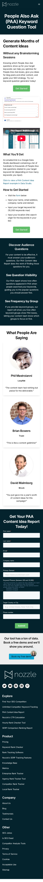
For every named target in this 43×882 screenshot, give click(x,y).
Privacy (5, 849)
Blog (4, 808)
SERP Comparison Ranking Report (17, 728)
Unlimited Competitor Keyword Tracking (20, 707)
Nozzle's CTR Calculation (13, 717)
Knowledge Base (9, 763)
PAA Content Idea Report (13, 712)
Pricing (5, 742)
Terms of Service (9, 854)
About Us (6, 803)
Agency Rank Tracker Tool (14, 779)
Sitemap (5, 870)
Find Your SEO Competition (14, 701)
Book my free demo (21, 656)
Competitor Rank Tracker (13, 784)
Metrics (5, 768)
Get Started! (21, 88)
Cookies (6, 859)
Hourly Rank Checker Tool (13, 722)
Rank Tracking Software (12, 752)
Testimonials (7, 814)
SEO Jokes (7, 833)
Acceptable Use (9, 864)
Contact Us (7, 819)
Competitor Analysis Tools (13, 843)
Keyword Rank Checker (12, 747)
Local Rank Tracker (10, 789)
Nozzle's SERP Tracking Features (16, 757)
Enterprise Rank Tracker (12, 773)
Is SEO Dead (7, 838)
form (18, 195)
